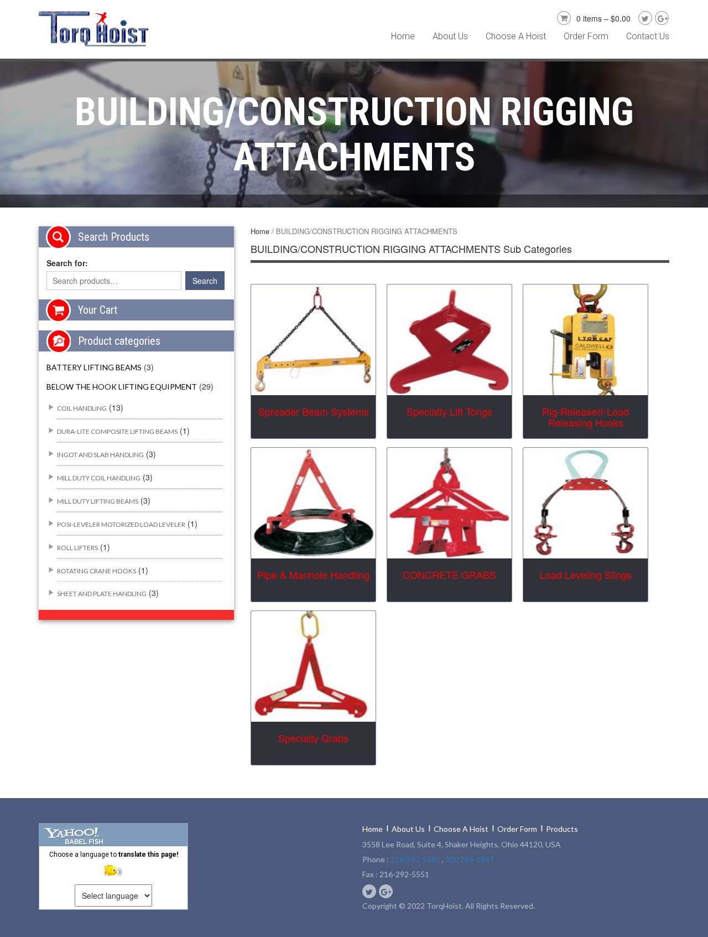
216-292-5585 (415, 859)
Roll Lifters (77, 547)
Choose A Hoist (516, 36)
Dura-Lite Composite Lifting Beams (117, 431)
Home (403, 36)
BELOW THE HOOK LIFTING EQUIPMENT (121, 386)
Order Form (586, 36)
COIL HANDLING (82, 408)
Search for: (67, 262)
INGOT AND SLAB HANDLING (100, 455)
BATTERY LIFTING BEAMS (94, 367)
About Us (450, 36)
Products (562, 829)
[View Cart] (562, 16)
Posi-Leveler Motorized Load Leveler (121, 524)
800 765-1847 (469, 859)
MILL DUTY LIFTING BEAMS (97, 501)
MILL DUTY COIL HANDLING (98, 478)
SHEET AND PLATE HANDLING (102, 593)
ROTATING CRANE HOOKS (96, 571)
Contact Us (647, 36)
